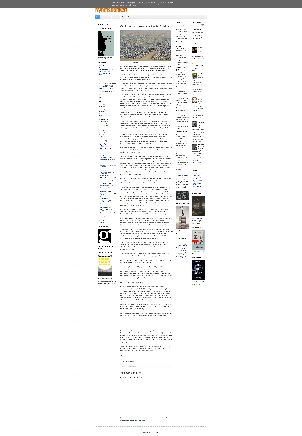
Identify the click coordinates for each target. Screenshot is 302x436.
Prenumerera (116, 16)
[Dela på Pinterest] (135, 366)
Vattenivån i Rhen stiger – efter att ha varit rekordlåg (182, 258)
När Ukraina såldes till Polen (106, 69)
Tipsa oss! (136, 16)
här (133, 361)
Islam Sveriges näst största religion (198, 174)
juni (102, 132)
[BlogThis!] (130, 366)
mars (102, 138)
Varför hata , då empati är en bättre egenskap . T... (106, 86)
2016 (100, 222)
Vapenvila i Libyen (104, 175)
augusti (103, 128)
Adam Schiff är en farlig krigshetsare (106, 149)
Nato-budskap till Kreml (104, 71)
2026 (100, 104)
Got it (189, 4)
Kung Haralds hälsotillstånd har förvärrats (182, 249)
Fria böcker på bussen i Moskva (201, 124)
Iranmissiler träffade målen (107, 185)
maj (102, 134)
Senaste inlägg (124, 417)
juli (101, 130)
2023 (100, 111)
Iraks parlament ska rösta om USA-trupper (107, 197)
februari (103, 141)
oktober (103, 123)
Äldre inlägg (169, 417)
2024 (100, 109)
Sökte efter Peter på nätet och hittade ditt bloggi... (106, 95)
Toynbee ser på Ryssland (197, 184)
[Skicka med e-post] (129, 366)
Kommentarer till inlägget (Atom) (137, 420)
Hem (97, 16)
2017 (100, 220)
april (102, 136)
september (103, 125)
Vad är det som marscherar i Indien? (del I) (107, 204)
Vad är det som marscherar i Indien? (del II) (107, 201)
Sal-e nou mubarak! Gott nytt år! (108, 212)
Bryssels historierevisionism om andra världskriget (108, 145)
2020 (100, 117)
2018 (100, 218)
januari (102, 143)
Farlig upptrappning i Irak (106, 207)
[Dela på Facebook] (133, 366)
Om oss (130, 16)
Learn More (181, 4)
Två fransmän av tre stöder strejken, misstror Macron (107, 169)
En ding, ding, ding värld (106, 163)
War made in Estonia (104, 67)
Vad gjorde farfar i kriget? (201, 99)
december (103, 119)
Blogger (157, 432)
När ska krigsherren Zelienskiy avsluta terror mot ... (106, 89)
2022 (100, 113)
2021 (100, 115)
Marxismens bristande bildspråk (201, 146)
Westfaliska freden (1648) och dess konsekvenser (107, 160)
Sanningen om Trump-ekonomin (108, 157)
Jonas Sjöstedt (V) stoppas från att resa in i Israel (183, 253)
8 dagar (108, 16)
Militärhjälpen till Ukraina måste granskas (197, 188)
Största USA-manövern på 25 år (108, 177)
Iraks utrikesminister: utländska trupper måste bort (108, 182)
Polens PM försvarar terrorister (106, 65)
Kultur (102, 16)
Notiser (123, 16)
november (103, 121)
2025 (100, 106)
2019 (100, 216)
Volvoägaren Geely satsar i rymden (182, 245)
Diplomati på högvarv (105, 191)
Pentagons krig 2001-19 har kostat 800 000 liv (107, 188)
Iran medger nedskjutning (106, 180)
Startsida (147, 417)
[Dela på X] (132, 366)
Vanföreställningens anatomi (107, 152)
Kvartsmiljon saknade (182, 89)
